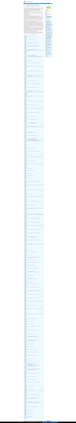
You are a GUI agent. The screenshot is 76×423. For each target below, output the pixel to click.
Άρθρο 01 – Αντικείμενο (29, 35)
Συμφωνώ (43, 422)
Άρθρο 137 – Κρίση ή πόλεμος (29, 401)
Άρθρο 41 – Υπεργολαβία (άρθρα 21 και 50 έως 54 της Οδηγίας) (32, 138)
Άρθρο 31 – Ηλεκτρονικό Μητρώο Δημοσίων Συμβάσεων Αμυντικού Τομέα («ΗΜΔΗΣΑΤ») (34, 112)
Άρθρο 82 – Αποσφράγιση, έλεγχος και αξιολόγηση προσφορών (32, 262)
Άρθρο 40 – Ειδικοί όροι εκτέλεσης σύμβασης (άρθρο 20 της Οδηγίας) (32, 135)
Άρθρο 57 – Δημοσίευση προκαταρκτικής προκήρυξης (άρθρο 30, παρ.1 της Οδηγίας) (33, 181)
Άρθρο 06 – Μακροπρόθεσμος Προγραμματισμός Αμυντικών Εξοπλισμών (33, 45)
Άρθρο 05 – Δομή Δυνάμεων (29, 43)
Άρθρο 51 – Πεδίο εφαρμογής (29, 168)
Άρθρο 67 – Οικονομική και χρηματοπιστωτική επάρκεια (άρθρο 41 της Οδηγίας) (33, 218)
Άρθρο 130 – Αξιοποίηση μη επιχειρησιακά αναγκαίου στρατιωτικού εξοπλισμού (33, 382)
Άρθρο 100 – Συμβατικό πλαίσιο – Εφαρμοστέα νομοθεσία (31, 318)
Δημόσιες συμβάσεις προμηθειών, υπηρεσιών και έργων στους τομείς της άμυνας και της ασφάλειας (33, 4)
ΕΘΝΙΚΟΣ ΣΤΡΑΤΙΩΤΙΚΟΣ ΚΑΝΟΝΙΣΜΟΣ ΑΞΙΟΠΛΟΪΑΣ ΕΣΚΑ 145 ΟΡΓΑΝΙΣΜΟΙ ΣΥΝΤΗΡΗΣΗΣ (49, 26)
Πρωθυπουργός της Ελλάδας (28, 3)
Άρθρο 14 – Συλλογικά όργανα (29, 60)
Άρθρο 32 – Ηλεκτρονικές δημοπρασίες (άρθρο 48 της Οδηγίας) (32, 116)
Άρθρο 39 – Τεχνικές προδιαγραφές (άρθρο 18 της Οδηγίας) (31, 132)
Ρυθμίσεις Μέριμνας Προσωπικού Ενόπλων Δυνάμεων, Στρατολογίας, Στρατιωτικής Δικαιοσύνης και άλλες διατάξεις (48, 50)
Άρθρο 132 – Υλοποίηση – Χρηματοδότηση (30, 388)
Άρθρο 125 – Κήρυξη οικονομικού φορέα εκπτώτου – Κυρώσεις (32, 369)
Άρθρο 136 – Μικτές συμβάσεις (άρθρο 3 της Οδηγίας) (31, 398)
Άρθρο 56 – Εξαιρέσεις (28, 179)
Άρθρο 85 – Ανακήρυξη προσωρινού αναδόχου (30, 271)
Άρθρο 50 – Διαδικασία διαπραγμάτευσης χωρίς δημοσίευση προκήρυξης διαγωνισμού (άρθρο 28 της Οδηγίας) (35, 164)
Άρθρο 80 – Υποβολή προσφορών (29, 257)
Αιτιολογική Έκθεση (47, 11)
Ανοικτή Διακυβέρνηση (33, 3)
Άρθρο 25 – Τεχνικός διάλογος (29, 91)
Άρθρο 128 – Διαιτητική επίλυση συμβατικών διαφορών (31, 376)
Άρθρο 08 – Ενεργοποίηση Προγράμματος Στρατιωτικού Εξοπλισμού (32, 49)
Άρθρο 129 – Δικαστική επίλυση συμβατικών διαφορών (31, 379)
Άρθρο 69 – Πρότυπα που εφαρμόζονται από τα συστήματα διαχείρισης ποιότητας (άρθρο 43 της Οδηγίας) (34, 225)
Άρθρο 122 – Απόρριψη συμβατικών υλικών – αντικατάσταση (32, 365)
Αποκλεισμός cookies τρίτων (48, 422)
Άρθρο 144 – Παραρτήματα (29, 416)
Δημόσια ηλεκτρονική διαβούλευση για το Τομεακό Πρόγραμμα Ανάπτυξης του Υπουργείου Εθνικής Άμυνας (49, 47)
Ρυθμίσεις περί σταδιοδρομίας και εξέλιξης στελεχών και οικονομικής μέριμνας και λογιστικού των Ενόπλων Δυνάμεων (49, 54)
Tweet (45, 19)
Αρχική (24, 3)
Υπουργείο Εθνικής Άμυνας (29, 1)
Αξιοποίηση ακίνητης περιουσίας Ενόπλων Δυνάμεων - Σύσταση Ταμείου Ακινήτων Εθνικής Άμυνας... (49, 40)
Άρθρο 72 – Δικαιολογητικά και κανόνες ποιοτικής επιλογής (31, 236)
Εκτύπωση (47, 13)
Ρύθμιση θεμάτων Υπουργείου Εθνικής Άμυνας (49, 55)
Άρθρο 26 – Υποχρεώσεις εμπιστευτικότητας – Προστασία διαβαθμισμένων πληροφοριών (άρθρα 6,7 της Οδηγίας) (35, 92)
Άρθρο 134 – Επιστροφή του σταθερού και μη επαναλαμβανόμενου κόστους (33, 394)
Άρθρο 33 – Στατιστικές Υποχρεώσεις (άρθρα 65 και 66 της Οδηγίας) (32, 119)
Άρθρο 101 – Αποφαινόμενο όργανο (30, 321)
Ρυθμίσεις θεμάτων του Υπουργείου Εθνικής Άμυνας (48, 48)
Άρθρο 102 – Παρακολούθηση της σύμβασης (30, 323)
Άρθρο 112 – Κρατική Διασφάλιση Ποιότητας (30, 346)
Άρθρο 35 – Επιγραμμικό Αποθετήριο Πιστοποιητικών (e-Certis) (32, 123)
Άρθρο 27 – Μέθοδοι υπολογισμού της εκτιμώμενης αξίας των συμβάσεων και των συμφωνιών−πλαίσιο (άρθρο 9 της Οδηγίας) (35, 96)
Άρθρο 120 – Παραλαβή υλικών (29, 364)
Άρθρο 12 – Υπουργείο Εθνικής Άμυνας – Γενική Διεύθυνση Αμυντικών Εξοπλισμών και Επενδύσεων (35, 56)
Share (47, 19)
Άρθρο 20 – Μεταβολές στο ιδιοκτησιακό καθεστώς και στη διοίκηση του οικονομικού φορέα (34, 76)
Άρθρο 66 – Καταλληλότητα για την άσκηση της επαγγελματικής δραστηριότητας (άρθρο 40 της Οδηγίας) (35, 214)
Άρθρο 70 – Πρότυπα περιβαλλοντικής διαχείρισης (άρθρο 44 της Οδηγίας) (33, 229)
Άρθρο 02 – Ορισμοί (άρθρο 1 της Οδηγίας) (30, 37)
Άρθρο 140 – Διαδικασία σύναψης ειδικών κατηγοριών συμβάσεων (32, 406)
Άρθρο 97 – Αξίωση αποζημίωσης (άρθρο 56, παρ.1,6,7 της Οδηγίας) (32, 305)
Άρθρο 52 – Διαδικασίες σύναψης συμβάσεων (30, 170)
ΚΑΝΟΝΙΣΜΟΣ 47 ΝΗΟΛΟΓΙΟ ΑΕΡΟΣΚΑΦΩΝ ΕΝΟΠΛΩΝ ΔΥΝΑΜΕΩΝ (48, 46)
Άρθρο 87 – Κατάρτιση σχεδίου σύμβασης (30, 275)
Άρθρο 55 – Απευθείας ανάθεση (29, 177)
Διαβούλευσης (50, 17)
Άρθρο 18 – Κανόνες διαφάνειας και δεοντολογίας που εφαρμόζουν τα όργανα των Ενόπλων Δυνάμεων (35, 75)
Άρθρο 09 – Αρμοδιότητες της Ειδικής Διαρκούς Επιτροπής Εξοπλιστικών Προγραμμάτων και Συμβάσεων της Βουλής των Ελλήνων (35, 50)
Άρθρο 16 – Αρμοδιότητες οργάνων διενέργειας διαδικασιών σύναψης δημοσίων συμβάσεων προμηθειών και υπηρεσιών (35, 66)
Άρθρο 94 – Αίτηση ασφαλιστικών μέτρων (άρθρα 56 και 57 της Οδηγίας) (32, 294)
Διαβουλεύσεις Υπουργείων (39, 3)
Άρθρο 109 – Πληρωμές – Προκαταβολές (30, 340)
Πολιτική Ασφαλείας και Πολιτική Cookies (54, 422)
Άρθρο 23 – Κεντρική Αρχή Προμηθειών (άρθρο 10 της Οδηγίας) (32, 87)
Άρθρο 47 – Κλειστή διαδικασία (29, 154)
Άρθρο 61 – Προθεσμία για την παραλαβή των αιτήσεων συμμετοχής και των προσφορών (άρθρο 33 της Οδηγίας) (35, 196)
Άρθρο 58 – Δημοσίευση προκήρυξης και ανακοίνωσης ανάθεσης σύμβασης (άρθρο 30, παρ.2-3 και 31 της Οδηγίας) (35, 185)
